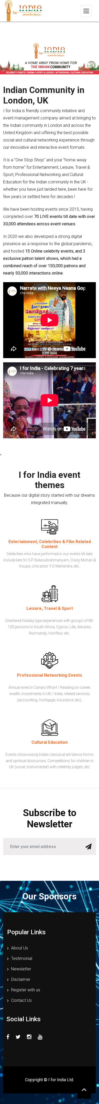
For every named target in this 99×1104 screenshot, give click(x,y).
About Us (19, 947)
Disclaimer (20, 979)
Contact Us (21, 1000)
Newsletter (21, 968)
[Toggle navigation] (86, 11)
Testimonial (21, 958)
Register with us (25, 989)
